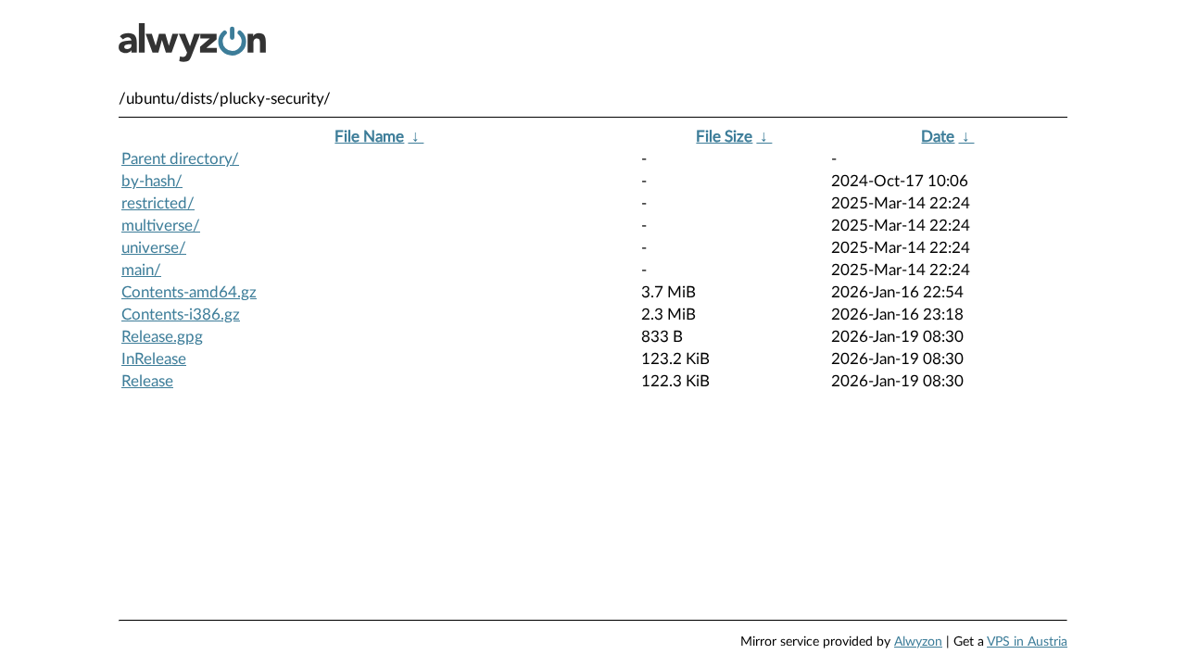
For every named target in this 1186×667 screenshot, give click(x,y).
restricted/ (158, 203)
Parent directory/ (180, 159)
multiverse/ (160, 225)
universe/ (153, 248)
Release (147, 381)
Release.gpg (162, 337)
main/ (141, 270)
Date (937, 137)
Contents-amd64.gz (189, 292)
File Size (724, 137)
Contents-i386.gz (180, 314)
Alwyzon (918, 642)
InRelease (153, 359)
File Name (369, 137)
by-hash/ (152, 181)
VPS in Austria (1027, 642)
